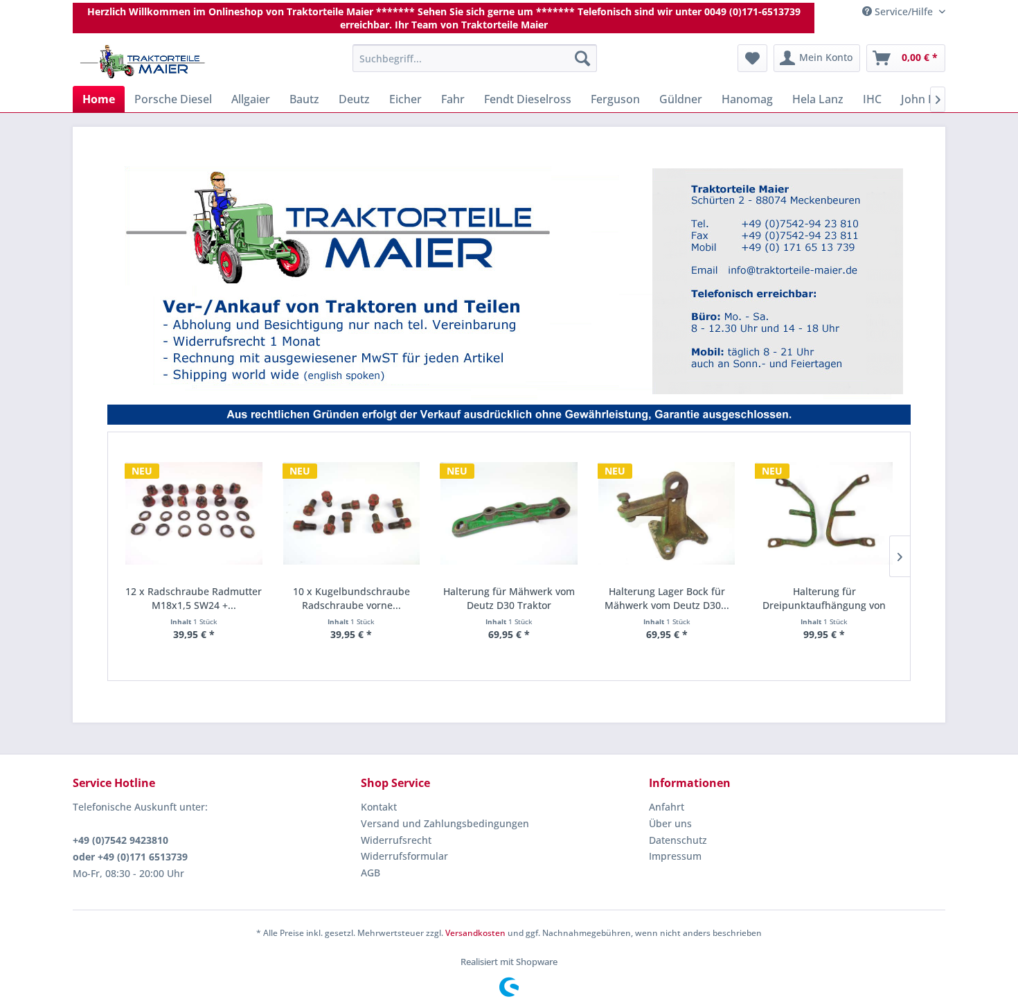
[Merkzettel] (752, 58)
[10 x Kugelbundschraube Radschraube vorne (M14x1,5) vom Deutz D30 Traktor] (351, 514)
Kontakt (379, 806)
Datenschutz (678, 840)
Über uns (670, 823)
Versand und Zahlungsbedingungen (445, 823)
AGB (370, 872)
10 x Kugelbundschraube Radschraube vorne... (351, 598)
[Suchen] (582, 58)
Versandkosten (475, 933)
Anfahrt (666, 806)
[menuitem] (474, 58)
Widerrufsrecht (396, 840)
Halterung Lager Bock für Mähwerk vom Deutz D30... (667, 598)
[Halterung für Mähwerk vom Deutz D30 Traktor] (509, 514)
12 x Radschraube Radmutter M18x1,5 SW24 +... (193, 598)
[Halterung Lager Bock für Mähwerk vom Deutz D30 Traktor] (666, 514)
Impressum (675, 856)
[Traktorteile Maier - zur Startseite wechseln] (143, 61)
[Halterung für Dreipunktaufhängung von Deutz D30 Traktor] (824, 514)
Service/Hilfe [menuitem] (904, 11)
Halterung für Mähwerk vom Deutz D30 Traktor (509, 598)
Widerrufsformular (404, 856)
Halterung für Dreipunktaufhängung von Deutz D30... (824, 598)
